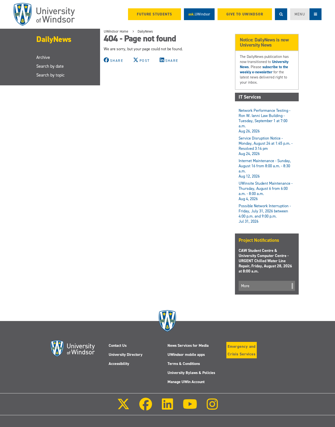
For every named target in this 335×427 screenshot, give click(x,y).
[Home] (44, 14)
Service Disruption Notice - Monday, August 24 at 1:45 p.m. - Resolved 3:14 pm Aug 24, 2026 (266, 146)
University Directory (125, 354)
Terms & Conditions (184, 363)
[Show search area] (281, 14)
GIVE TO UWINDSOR (244, 14)
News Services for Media (188, 345)
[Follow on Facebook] (145, 407)
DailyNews (53, 39)
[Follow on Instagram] (212, 407)
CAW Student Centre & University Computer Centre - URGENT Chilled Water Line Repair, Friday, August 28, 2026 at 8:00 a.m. (265, 261)
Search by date (50, 66)
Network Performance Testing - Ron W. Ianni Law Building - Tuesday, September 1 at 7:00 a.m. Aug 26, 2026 (264, 121)
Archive (43, 57)
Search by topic (50, 75)
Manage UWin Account (186, 381)
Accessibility (119, 363)
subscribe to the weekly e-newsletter (264, 69)
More (245, 285)
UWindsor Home (116, 31)
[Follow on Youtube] (190, 407)
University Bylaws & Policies (191, 372)
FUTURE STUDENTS (154, 14)
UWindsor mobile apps (186, 354)
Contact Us (118, 345)
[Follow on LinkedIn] (167, 407)
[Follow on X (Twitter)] (123, 407)
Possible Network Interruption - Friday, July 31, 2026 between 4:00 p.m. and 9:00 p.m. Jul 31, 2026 (265, 213)
